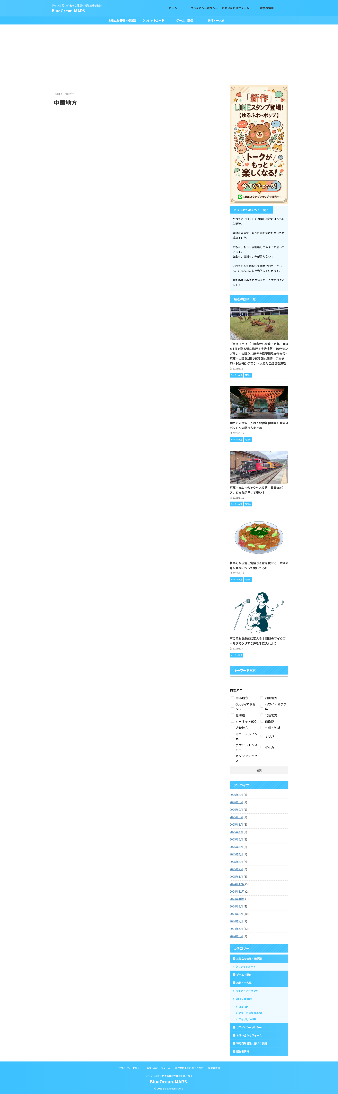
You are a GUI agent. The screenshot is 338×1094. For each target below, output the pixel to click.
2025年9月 (236, 817)
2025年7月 (236, 832)
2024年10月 (237, 899)
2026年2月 (236, 809)
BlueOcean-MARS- (69, 11)
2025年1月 (236, 876)
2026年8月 (236, 795)
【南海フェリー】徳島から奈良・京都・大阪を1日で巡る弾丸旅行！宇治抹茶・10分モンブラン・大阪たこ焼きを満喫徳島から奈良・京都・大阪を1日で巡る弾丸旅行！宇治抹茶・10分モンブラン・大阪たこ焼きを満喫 (259, 353)
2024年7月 (236, 921)
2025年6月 (236, 839)
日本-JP (243, 1007)
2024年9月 (236, 906)
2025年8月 (236, 824)
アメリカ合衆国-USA (250, 1013)
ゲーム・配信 (184, 20)
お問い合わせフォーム (249, 1035)
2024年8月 (236, 914)
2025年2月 (236, 869)
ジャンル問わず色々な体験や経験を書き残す (169, 1075)
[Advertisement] (169, 53)
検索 (259, 770)
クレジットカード (153, 20)
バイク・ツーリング (247, 991)
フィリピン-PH (247, 1019)
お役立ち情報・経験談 (122, 20)
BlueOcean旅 (244, 999)
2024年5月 (236, 936)
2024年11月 (237, 891)
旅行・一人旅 (216, 20)
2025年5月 (236, 847)
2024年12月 (237, 884)
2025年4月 (236, 854)
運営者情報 (242, 1051)
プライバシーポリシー (249, 1027)
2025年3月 (236, 862)
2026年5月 (236, 802)
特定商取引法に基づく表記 (251, 1043)
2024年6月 (236, 929)
